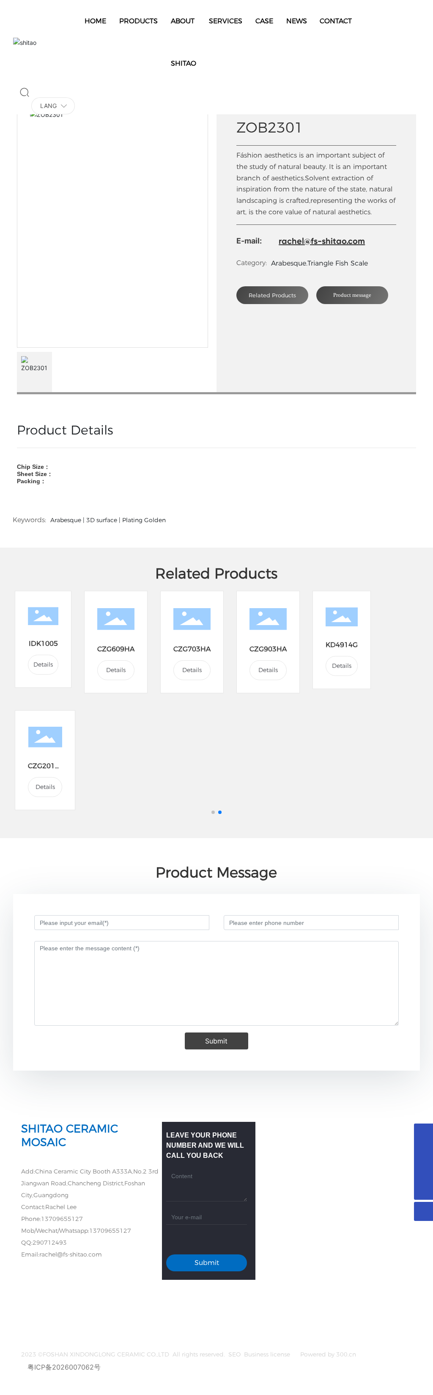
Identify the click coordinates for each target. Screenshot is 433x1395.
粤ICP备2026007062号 (64, 1367)
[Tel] (423, 1171)
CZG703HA (192, 649)
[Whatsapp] (423, 1152)
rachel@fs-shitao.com (322, 241)
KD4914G (342, 645)
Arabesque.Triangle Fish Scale (319, 263)
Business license (268, 1354)
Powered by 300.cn (327, 1354)
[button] (213, 812)
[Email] (423, 1133)
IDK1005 (43, 643)
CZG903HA (268, 649)
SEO (234, 1354)
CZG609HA (115, 649)
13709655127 (62, 1219)
